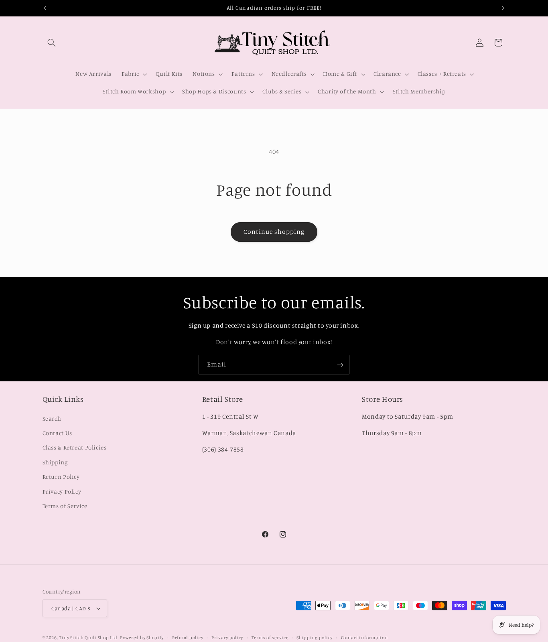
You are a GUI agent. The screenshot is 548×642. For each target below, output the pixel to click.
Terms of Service (65, 505)
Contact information (364, 637)
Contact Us (57, 432)
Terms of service (270, 637)
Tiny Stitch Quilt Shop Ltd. (88, 637)
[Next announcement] (503, 8)
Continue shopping (274, 231)
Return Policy (61, 476)
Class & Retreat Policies (75, 447)
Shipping (55, 461)
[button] (52, 42)
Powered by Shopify (142, 637)
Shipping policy (314, 637)
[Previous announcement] (45, 8)
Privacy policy (227, 637)
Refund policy (187, 637)
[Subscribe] (340, 365)
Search (52, 418)
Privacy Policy (62, 491)
